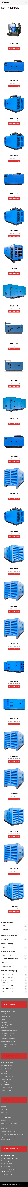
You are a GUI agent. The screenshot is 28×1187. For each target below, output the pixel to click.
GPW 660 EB (14, 231)
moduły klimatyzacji (6, 1090)
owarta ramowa (7, 955)
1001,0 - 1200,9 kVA (8, 991)
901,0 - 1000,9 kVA (8, 988)
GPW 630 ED (14, 118)
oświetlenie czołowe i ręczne (10, 1044)
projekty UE (4, 1112)
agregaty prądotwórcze (14, 83)
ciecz (4, 947)
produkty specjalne (6, 929)
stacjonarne (6, 939)
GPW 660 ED (14, 156)
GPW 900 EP (14, 718)
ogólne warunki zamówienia (8, 1137)
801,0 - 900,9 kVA (8, 985)
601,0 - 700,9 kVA (8, 980)
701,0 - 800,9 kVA (8, 983)
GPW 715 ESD (14, 418)
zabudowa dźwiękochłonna (10, 958)
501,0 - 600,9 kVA (8, 977)
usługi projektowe (6, 1117)
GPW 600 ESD (14, 81)
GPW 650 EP (14, 193)
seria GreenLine (14, 45)
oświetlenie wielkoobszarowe (10, 1036)
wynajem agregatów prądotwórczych (11, 1123)
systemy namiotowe (6, 1068)
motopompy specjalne (7, 1071)
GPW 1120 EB (14, 906)
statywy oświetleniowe (8, 1041)
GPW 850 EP (14, 606)
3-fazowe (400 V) (7, 966)
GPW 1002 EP (14, 794)
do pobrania (4, 1126)
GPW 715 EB (14, 381)
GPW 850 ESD (14, 643)
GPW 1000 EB (14, 756)
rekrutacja (4, 1109)
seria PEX (4, 1019)
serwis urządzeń (5, 1120)
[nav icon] (26, 2)
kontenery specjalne (6, 1065)
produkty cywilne (5, 926)
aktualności (4, 1106)
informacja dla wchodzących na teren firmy (12, 1134)
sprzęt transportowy (6, 1084)
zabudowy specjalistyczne (8, 1082)
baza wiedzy (4, 1128)
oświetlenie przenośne (8, 1033)
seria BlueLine (5, 1014)
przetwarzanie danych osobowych (10, 1131)
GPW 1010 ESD (14, 831)
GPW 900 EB (14, 681)
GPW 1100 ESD (14, 869)
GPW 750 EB (14, 456)
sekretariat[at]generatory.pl (8, 1169)
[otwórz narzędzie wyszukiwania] (22, 2)
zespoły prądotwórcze (7, 1062)
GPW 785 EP (14, 568)
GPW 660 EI (14, 268)
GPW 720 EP (14, 343)
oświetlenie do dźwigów (8, 1038)
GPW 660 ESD (14, 306)
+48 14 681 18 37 (5, 1166)
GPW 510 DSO (14, 43)
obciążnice (4, 1073)
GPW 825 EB (14, 531)
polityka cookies (5, 1139)
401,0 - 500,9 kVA (8, 974)
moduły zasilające (6, 1079)
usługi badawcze (5, 1115)
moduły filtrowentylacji (7, 1087)
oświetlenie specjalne (7, 1076)
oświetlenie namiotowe (8, 1047)
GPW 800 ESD (14, 493)
